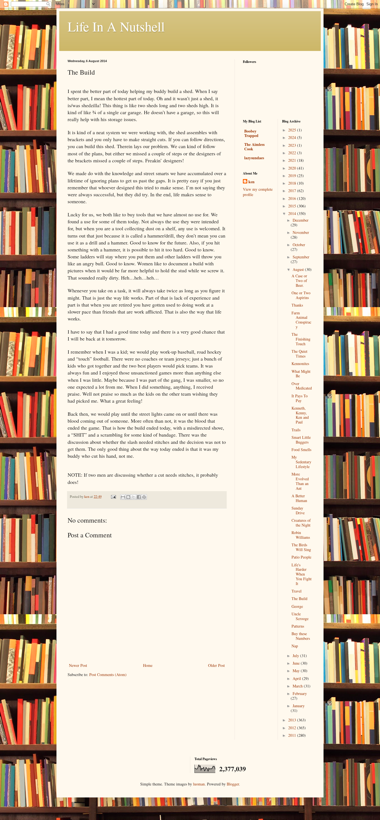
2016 (292, 198)
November (301, 232)
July (296, 655)
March (298, 686)
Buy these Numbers (301, 636)
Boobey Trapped (251, 133)
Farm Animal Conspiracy (301, 319)
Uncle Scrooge (300, 616)
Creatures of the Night (301, 523)
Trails (296, 429)
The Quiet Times (299, 354)
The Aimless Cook (254, 146)
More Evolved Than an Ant (300, 481)
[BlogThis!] (128, 497)
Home (147, 665)
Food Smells (301, 449)
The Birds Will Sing (301, 547)
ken (251, 182)
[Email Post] (113, 496)
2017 (292, 190)
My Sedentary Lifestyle (301, 461)
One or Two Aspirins (301, 295)
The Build (299, 598)
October (299, 244)
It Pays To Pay (300, 398)
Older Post (216, 665)
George (297, 606)
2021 (292, 160)
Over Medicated (302, 386)
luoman (199, 784)
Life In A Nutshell (116, 26)
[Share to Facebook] (139, 497)
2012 (292, 727)
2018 (292, 183)
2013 (292, 720)
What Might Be (301, 374)
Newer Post (78, 665)
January (299, 705)
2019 (292, 175)
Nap (295, 645)
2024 (292, 137)
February (300, 693)
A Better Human (299, 498)
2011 (292, 735)
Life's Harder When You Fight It (302, 574)
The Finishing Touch (301, 339)
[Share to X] (133, 497)
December (301, 220)
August (299, 269)
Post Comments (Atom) (108, 674)
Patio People (301, 557)
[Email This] (123, 497)
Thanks (297, 305)
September (301, 257)
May (297, 670)
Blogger (233, 784)
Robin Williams (301, 535)
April (297, 678)
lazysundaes (254, 158)
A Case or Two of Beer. (299, 280)
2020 (292, 168)
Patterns (298, 626)
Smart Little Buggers (301, 440)
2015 (292, 206)
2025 (292, 130)
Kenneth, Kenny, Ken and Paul (300, 415)
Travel (297, 591)
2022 (292, 152)
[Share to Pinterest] (144, 497)
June (297, 663)
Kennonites (300, 363)
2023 (292, 145)
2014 (292, 213)
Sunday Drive (298, 510)
